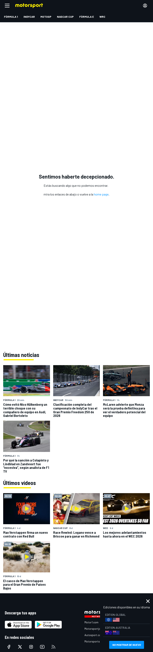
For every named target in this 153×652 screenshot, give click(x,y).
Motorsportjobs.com (96, 628)
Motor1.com (91, 622)
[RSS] (53, 647)
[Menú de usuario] (145, 6)
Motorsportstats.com (97, 641)
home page (101, 194)
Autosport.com (93, 635)
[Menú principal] (7, 5)
